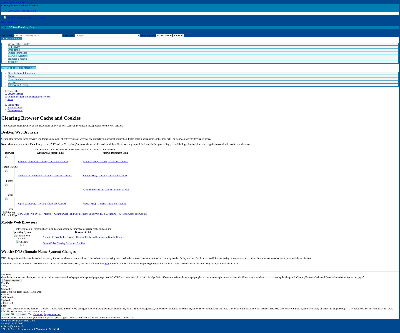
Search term (7, 35)
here (107, 263)
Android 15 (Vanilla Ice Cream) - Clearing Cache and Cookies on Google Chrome (83, 237)
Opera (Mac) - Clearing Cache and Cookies (104, 203)
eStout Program (15, 79)
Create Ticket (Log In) (19, 44)
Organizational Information (21, 73)
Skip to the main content (13, 2)
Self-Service (14, 47)
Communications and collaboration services (29, 96)
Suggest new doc (52, 314)
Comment (38, 314)
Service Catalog (15, 93)
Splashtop (13, 61)
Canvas (11, 76)
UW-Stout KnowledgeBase (21, 27)
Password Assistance (18, 55)
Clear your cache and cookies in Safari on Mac (106, 189)
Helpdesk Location (17, 58)
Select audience (148, 35)
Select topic (69, 35)
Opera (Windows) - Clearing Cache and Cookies (42, 203)
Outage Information (17, 52)
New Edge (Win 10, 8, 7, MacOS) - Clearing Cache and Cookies (50, 213)
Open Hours (14, 50)
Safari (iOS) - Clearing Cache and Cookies (64, 243)
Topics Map (13, 91)
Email (10, 99)
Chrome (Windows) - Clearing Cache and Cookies (43, 161)
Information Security (18, 85)
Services (12, 82)
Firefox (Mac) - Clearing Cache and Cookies (105, 175)
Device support (15, 110)
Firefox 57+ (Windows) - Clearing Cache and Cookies (45, 175)
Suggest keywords (12, 280)
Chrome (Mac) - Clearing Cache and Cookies (105, 161)
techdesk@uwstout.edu (12, 326)
